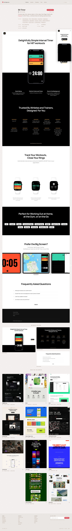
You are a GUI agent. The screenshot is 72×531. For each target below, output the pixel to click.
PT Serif (25, 26)
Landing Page (26, 24)
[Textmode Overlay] (59, 421)
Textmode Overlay (52, 436)
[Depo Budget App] (36, 421)
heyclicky (51, 502)
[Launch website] (46, 403)
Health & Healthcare (46, 20)
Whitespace (43, 22)
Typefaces (4, 521)
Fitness (40, 20)
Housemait (4, 469)
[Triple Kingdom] (36, 487)
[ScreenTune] (12, 421)
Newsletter (20, 522)
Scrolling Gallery (37, 22)
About (69, 528)
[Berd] (36, 388)
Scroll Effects (43, 24)
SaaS (56, 470)
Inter (23, 26)
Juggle (50, 469)
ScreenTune (4, 436)
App (23, 24)
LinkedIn (35, 520)
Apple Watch (32, 20)
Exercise (36, 20)
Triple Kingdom (28, 502)
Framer (20, 16)
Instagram (36, 518)
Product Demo (31, 22)
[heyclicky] (59, 487)
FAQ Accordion (39, 366)
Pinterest (35, 521)
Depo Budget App (29, 436)
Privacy (66, 528)
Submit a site (20, 517)
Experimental (29, 404)
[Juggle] (59, 454)
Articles (3, 522)
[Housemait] (12, 454)
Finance (28, 437)
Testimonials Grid (26, 20)
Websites (3, 517)
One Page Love (6, 2)
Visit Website (49, 9)
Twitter (35, 517)
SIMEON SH (4, 403)
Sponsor (19, 524)
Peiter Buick (22, 11)
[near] (59, 388)
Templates (4, 520)
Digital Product (53, 404)
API (18, 520)
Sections (3, 518)
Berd (26, 403)
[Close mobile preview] (70, 30)
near (50, 403)
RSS (35, 522)
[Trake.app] (36, 454)
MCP (19, 521)
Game (28, 503)
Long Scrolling (25, 22)
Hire (19, 518)
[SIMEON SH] (12, 388)
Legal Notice (61, 528)
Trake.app (27, 469)
